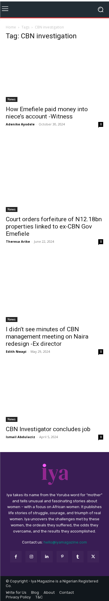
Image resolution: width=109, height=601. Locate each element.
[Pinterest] (62, 562)
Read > (86, 9)
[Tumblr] (77, 562)
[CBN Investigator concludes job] (54, 400)
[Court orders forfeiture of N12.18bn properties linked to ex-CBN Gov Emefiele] (54, 181)
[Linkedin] (46, 562)
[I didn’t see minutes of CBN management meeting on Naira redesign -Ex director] (54, 295)
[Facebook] (16, 562)
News (12, 105)
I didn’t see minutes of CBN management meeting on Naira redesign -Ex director (47, 342)
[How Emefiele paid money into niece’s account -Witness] (54, 80)
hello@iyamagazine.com (65, 548)
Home (11, 32)
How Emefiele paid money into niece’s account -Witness (47, 119)
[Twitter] (93, 562)
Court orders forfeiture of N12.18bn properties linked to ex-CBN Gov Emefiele (54, 232)
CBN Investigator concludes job (48, 435)
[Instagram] (31, 562)
